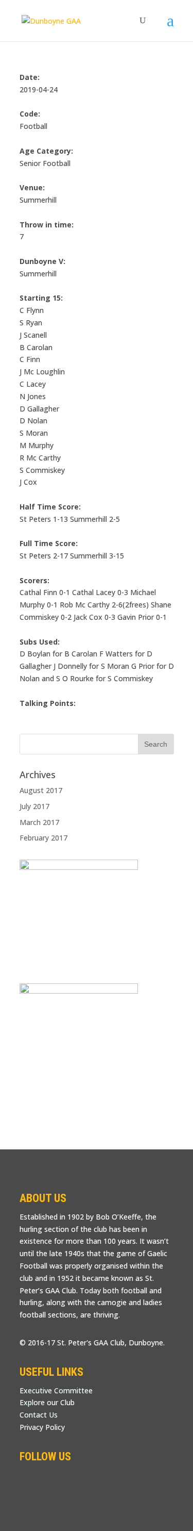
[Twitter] (48, 1477)
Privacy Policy (42, 1427)
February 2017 (43, 838)
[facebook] (28, 1477)
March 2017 (39, 822)
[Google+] (69, 1477)
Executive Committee (56, 1390)
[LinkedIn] (89, 1477)
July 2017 (34, 806)
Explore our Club (47, 1402)
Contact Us (39, 1415)
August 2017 (41, 790)
